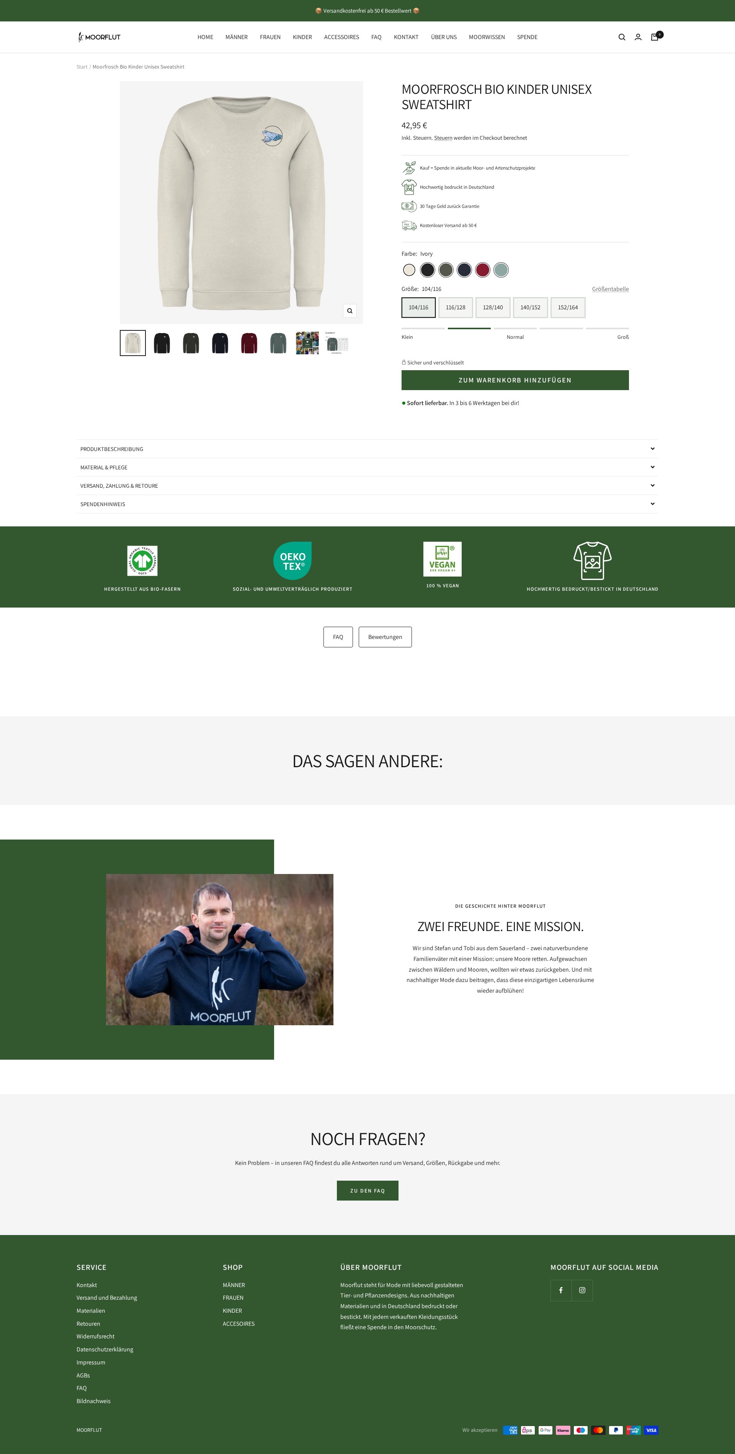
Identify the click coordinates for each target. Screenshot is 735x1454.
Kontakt (87, 1285)
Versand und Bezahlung (107, 1298)
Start (82, 66)
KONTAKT (406, 37)
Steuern (443, 137)
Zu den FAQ (367, 1190)
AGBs (83, 1375)
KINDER (302, 37)
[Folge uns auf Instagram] (582, 1290)
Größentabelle (610, 289)
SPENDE (527, 37)
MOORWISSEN (487, 37)
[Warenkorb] (654, 37)
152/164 (568, 307)
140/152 (531, 307)
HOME (205, 37)
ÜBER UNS (444, 37)
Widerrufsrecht (95, 1336)
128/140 (493, 307)
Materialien (91, 1311)
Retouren (88, 1324)
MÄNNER (236, 37)
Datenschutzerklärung (105, 1349)
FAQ (376, 37)
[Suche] (622, 37)
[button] (367, 448)
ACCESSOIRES (341, 37)
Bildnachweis (94, 1401)
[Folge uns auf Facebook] (561, 1290)
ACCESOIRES (239, 1324)
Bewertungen (385, 637)
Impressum (91, 1362)
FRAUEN (270, 37)
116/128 (456, 307)
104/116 (418, 307)
